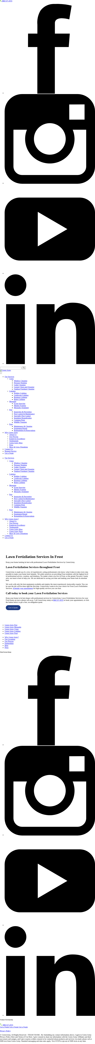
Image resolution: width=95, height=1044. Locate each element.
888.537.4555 (58, 600)
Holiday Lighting (20, 393)
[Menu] (1, 372)
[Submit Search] (24, 367)
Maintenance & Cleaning (23, 426)
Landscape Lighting (21, 395)
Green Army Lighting (13, 631)
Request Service (10, 451)
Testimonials (13, 441)
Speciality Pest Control (22, 416)
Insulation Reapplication (23, 418)
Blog (6, 645)
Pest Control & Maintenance (24, 414)
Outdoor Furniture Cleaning (24, 389)
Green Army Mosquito (13, 627)
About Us (12, 435)
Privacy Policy (5, 1031)
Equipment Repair (20, 428)
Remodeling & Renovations (24, 516)
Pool (11, 424)
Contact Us (9, 449)
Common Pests (19, 420)
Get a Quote (9, 453)
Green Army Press (16, 531)
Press (11, 445)
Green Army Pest (11, 625)
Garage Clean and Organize (24, 387)
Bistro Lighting (19, 399)
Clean (11, 379)
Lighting (12, 391)
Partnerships (9, 643)
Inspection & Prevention (23, 412)
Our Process (13, 437)
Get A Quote (13, 608)
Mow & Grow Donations (18, 447)
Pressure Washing (20, 383)
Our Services (9, 377)
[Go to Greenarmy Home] (4, 621)
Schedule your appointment (23, 588)
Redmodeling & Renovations (24, 430)
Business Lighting (20, 397)
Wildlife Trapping (20, 422)
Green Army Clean (12, 629)
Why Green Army (11, 433)
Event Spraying (19, 404)
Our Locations (10, 639)
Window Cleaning (20, 381)
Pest (10, 410)
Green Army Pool (11, 633)
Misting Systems (20, 406)
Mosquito (12, 401)
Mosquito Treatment (21, 408)
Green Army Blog (15, 443)
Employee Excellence (17, 439)
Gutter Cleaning (20, 385)
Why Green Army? (12, 519)
